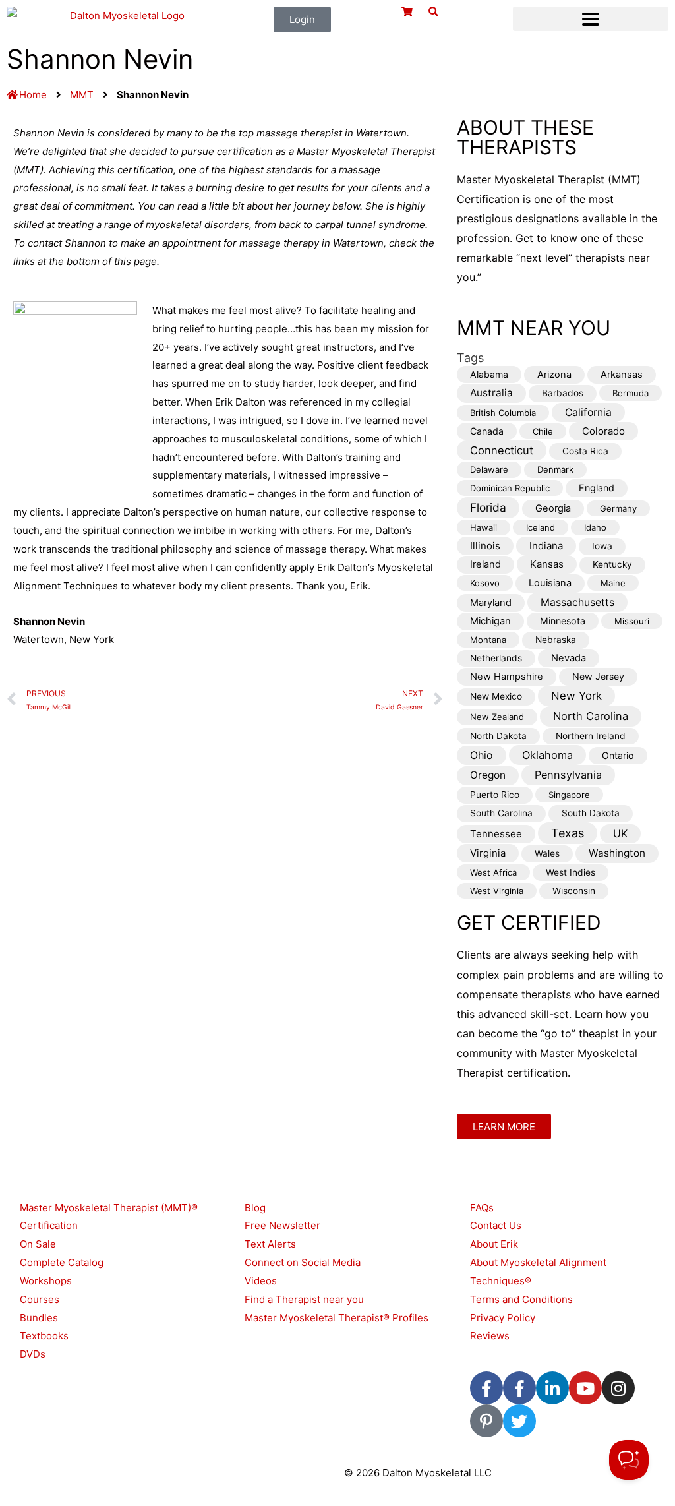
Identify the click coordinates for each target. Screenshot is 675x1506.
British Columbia (503, 412)
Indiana (546, 545)
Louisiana (550, 583)
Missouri (631, 621)
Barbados (562, 393)
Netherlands (496, 658)
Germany (618, 508)
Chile (543, 431)
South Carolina (501, 813)
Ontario (618, 755)
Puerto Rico (494, 794)
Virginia (488, 853)
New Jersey (598, 676)
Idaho (595, 527)
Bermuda (630, 393)
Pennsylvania (568, 774)
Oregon (488, 775)
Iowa (602, 546)
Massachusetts (577, 602)
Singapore (569, 794)
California (588, 412)
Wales (547, 853)
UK (620, 834)
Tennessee (496, 834)
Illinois (485, 545)
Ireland (485, 564)
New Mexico (496, 696)
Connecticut (501, 450)
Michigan (490, 621)
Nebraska (555, 639)
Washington (617, 853)
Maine (613, 583)
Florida (488, 507)
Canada (487, 431)
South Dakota (591, 813)
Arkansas (622, 374)
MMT (82, 94)
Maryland (491, 603)
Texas (567, 833)
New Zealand (497, 716)
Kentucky (612, 564)
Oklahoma (547, 755)
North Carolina (590, 716)
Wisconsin (573, 891)
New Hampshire (506, 676)
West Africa (493, 872)
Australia (491, 392)
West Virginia (496, 891)
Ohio (481, 755)
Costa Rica (585, 451)
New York (576, 695)
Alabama (489, 374)
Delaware (489, 469)
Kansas (547, 564)
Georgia (553, 508)
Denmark (555, 469)
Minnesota (562, 620)
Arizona (554, 374)
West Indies (570, 872)
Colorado (603, 431)
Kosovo (485, 583)
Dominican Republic (510, 488)
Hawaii (483, 527)
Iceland (540, 527)
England (596, 487)
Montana (488, 639)
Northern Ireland (591, 736)
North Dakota (498, 736)
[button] (590, 19)
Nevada (568, 658)
